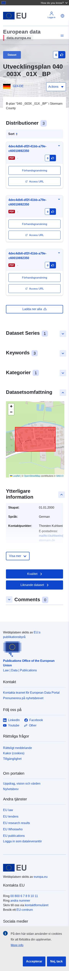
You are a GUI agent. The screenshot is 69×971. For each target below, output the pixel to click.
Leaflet (16, 475)
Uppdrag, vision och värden (21, 783)
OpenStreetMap (32, 475)
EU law (8, 810)
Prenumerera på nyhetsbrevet (23, 698)
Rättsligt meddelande (17, 748)
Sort (11, 134)
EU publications (14, 835)
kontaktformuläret (36, 905)
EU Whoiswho (13, 829)
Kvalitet (32, 573)
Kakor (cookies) (13, 753)
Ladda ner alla (32, 309)
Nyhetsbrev (11, 789)
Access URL (36, 181)
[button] (54, 2)
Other (32, 725)
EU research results (16, 823)
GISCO (59, 475)
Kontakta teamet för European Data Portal (31, 692)
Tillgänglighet (12, 758)
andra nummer (20, 900)
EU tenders (10, 816)
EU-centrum (24, 909)
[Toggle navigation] (61, 36)
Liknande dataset (32, 585)
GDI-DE (18, 86)
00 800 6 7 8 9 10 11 (24, 896)
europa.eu (41, 876)
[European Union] (33, 867)
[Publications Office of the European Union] (33, 648)
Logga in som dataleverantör (22, 841)
